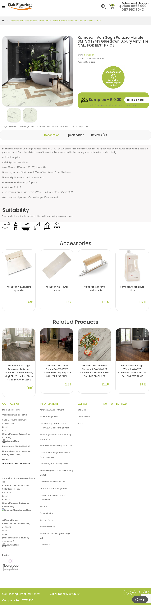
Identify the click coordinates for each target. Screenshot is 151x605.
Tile (86, 126)
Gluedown (64, 126)
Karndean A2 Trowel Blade (57, 288)
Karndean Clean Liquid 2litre (132, 288)
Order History (84, 416)
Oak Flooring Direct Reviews (53, 481)
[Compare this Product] (32, 356)
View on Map (12, 441)
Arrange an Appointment (52, 409)
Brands (81, 423)
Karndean (89, 54)
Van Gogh (24, 126)
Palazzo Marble (38, 126)
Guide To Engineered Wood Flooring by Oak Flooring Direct (54, 425)
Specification (75, 135)
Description (51, 135)
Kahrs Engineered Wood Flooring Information (56, 436)
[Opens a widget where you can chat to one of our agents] (140, 600)
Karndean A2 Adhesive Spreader (19, 288)
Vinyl (81, 126)
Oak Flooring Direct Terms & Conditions (53, 497)
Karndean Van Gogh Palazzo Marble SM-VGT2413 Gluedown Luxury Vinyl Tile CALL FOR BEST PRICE (55, 20)
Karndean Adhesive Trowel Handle (94, 288)
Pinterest (139, 592)
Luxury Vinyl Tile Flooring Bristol (54, 463)
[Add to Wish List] (32, 351)
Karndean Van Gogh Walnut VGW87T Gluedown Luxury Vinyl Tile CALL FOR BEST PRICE (132, 371)
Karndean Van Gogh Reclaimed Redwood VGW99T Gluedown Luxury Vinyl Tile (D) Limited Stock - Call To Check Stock (19, 372)
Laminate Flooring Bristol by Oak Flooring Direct (55, 454)
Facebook (126, 592)
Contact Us (45, 544)
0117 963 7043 (133, 9)
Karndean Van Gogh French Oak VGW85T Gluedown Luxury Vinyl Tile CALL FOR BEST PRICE (57, 371)
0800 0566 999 (134, 6)
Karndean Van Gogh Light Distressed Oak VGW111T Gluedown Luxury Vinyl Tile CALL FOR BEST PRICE (94, 371)
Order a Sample (137, 100)
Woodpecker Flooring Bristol (53, 488)
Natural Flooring (47, 526)
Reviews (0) (99, 135)
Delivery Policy (47, 520)
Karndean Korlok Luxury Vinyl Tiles (56, 445)
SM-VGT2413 (52, 126)
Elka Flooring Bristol (49, 416)
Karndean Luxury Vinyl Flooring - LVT (55, 535)
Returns (43, 506)
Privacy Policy (46, 513)
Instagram (146, 592)
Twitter (133, 592)
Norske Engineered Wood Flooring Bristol (56, 472)
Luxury (74, 126)
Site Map (82, 409)
